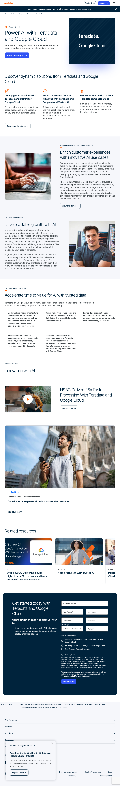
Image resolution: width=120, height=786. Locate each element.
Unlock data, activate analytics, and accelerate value (41, 704)
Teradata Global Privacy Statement (75, 676)
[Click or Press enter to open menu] (114, 3)
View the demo (69, 206)
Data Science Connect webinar (77, 649)
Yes (66, 655)
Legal (110, 772)
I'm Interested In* (68, 636)
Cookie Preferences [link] (93, 772)
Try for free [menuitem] (90, 3)
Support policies (106, 776)
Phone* (91, 629)
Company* (67, 620)
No (74, 655)
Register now (18, 772)
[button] (28, 399)
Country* (65, 625)
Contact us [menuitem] (104, 3)
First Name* (68, 612)
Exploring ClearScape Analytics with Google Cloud (85, 645)
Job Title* (92, 620)
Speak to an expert (16, 55)
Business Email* (69, 603)
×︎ (51, 743)
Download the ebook (16, 126)
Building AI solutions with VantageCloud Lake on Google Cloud (84, 640)
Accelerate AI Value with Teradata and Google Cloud (85, 704)
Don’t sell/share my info (68, 772)
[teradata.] (8, 3)
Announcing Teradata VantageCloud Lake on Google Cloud (44, 707)
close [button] (115, 9)
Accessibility (71, 776)
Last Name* (92, 612)
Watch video (67, 408)
